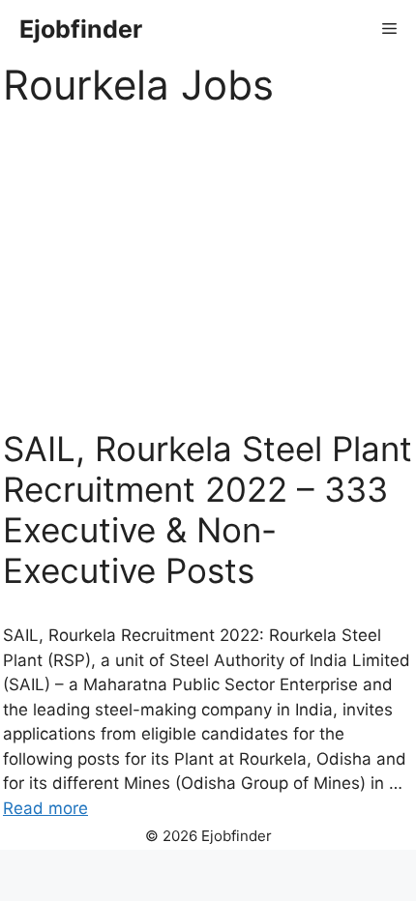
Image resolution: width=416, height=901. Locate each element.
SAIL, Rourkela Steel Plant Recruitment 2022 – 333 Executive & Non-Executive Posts (207, 509)
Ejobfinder (80, 29)
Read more (45, 808)
